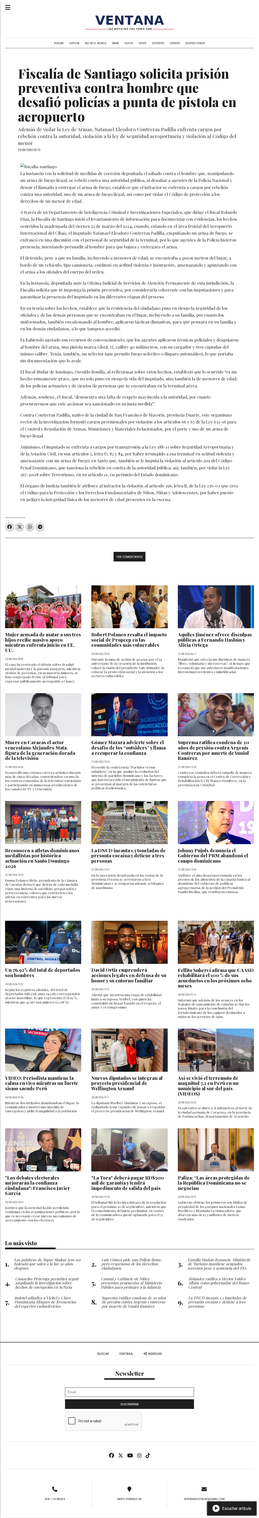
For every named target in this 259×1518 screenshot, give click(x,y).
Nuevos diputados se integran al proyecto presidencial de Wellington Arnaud (127, 1083)
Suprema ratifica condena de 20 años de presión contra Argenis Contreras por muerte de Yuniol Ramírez (213, 750)
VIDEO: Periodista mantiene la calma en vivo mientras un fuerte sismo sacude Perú (41, 1083)
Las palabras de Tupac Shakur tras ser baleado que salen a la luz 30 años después (47, 1264)
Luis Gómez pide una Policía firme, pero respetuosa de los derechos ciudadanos (131, 1264)
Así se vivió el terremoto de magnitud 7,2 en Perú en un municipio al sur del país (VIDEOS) (208, 1086)
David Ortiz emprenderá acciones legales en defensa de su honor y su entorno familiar (128, 975)
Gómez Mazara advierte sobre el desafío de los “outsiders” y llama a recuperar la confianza (128, 747)
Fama (115, 43)
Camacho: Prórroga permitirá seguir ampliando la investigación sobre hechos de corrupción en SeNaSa (47, 1283)
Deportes (158, 43)
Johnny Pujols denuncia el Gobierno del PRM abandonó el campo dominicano (213, 855)
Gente (142, 43)
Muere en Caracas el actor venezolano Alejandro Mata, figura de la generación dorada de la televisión (40, 750)
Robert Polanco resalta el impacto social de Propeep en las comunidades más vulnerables (129, 639)
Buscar (58, 43)
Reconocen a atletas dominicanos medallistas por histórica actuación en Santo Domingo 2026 (42, 858)
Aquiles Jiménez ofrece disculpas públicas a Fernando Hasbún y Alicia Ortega (215, 639)
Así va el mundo (95, 43)
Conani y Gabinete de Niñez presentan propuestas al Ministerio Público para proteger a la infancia (131, 1283)
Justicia (74, 43)
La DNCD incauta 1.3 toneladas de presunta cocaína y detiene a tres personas (128, 855)
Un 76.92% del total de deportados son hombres (42, 972)
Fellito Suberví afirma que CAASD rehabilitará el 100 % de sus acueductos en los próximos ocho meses (216, 978)
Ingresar (154, 1354)
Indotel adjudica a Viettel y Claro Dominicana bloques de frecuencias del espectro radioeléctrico (45, 1302)
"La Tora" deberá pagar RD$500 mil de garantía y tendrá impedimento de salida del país (127, 1182)
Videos (128, 43)
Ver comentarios (129, 557)
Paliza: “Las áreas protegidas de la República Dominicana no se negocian (214, 1182)
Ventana (126, 1354)
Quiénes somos (195, 43)
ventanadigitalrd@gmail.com (204, 1499)
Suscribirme (129, 1404)
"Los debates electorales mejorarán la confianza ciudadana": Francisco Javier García (37, 1185)
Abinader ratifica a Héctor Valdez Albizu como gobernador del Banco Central (218, 1283)
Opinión (175, 43)
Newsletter (129, 1373)
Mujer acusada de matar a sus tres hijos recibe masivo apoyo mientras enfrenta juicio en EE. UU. (43, 642)
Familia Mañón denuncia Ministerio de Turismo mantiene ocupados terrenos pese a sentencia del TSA (219, 1264)
